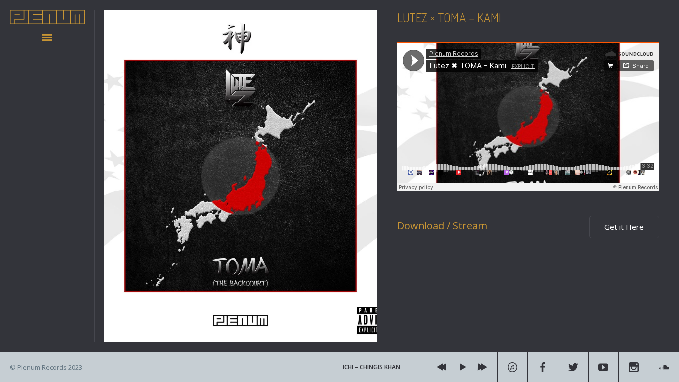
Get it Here (624, 227)
